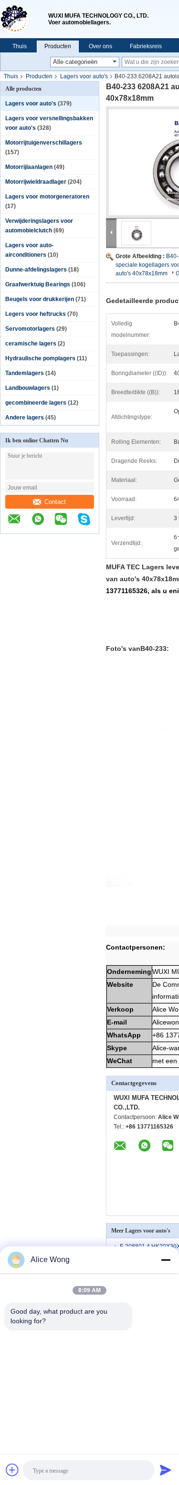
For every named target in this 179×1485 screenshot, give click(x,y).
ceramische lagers (30, 343)
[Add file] (12, 1469)
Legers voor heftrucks (35, 314)
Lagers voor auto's (84, 76)
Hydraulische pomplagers (40, 358)
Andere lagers (24, 417)
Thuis (19, 46)
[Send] (165, 1469)
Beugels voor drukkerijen (39, 299)
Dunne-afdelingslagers (36, 269)
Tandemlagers (24, 373)
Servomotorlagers (30, 328)
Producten (57, 46)
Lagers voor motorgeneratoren (47, 196)
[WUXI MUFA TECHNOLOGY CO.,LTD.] (24, 19)
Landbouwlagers (27, 388)
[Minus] (165, 1259)
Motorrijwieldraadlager (35, 181)
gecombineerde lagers (35, 402)
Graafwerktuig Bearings (37, 284)
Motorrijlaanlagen (29, 167)
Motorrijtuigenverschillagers (43, 142)
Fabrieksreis (146, 46)
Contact (55, 501)
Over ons (100, 46)
